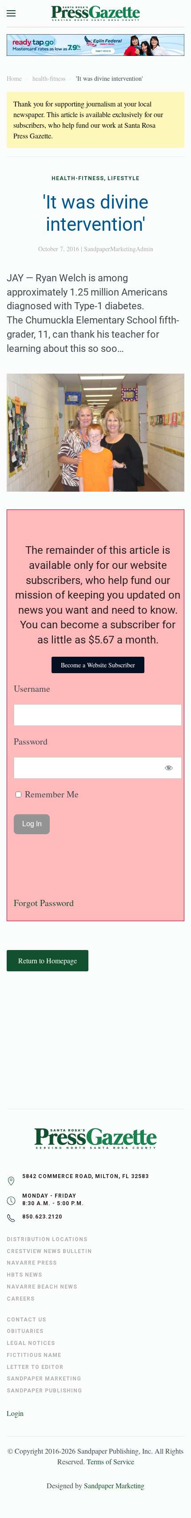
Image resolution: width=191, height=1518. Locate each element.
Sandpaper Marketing (114, 1485)
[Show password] (169, 768)
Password (31, 741)
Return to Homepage (47, 960)
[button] (11, 13)
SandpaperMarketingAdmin (118, 248)
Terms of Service (110, 1461)
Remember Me (51, 794)
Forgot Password (44, 903)
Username (32, 688)
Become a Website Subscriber (98, 665)
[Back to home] (95, 13)
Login (15, 1413)
